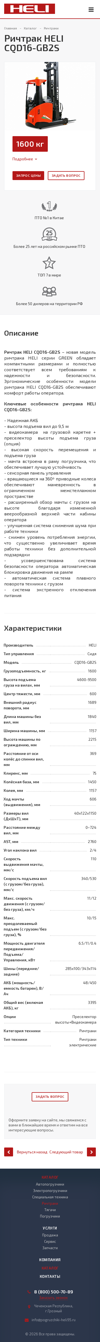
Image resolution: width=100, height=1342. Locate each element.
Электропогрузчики (50, 1190)
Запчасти (50, 1248)
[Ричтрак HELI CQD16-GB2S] (50, 95)
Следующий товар (66, 1151)
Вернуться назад (32, 1151)
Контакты (50, 1276)
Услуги (50, 1228)
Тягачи (50, 1210)
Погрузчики (50, 1216)
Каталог (50, 1177)
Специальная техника (50, 1197)
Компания (50, 1260)
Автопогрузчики (50, 1184)
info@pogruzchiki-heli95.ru (54, 1320)
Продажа (50, 1235)
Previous (11, 90)
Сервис (50, 1241)
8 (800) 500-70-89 (53, 1291)
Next (91, 90)
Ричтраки (50, 1203)
